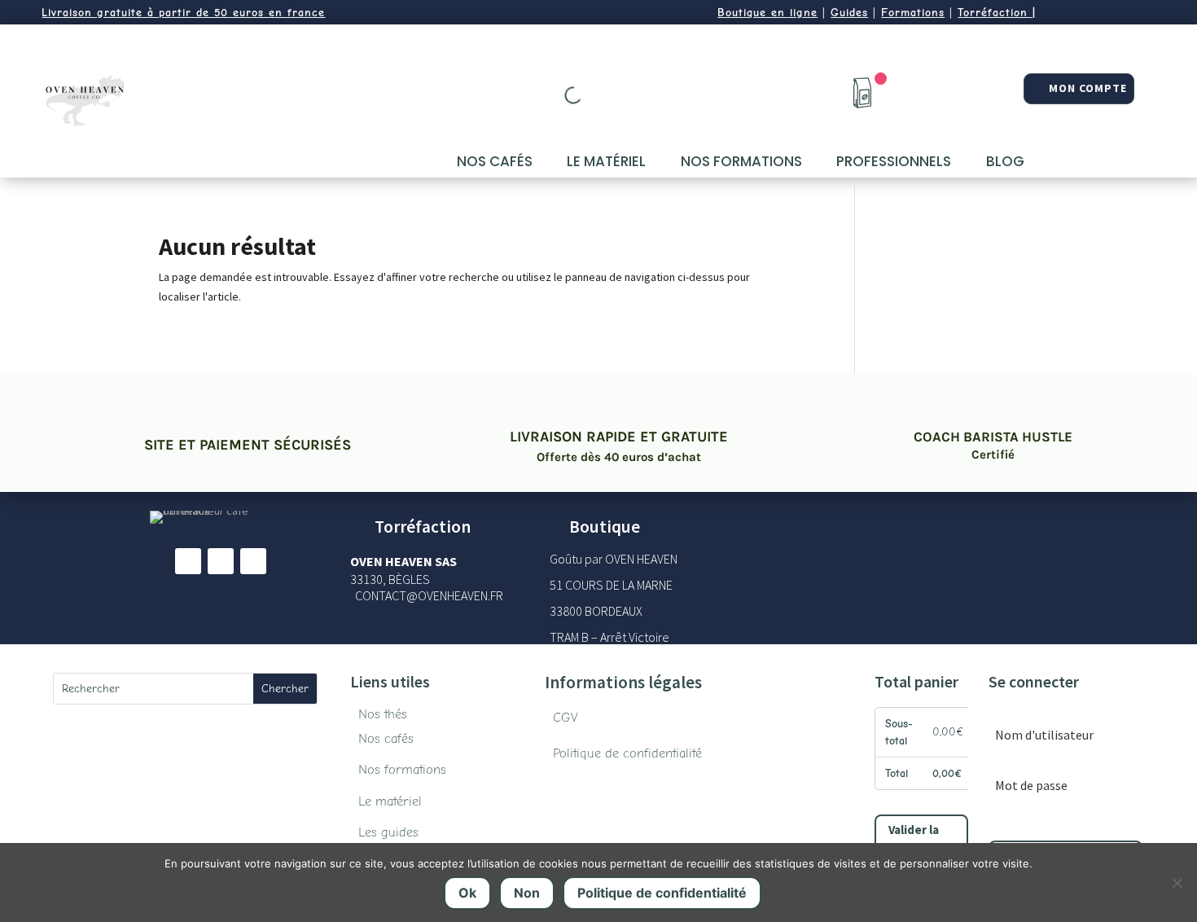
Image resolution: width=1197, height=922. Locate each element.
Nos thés (382, 714)
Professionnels (893, 161)
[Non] (1176, 883)
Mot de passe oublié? (1030, 821)
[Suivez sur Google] (253, 561)
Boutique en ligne (767, 13)
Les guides (388, 832)
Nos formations (741, 161)
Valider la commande (918, 840)
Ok (467, 893)
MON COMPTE (1088, 88)
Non (527, 893)
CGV (565, 717)
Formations (913, 13)
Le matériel (606, 161)
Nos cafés (495, 161)
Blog (1005, 161)
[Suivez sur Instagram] (221, 561)
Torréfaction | (997, 13)
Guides (849, 13)
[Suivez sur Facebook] (188, 561)
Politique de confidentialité (627, 753)
